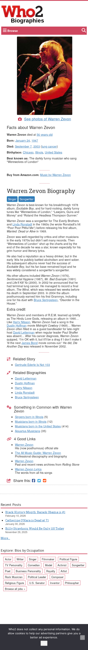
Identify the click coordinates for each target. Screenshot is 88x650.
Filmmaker (48, 559)
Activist (62, 565)
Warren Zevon (24, 445)
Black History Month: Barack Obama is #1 (35, 512)
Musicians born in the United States (38, 426)
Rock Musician (14, 577)
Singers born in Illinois (29, 417)
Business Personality (28, 571)
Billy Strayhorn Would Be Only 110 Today (34, 528)
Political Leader (37, 577)
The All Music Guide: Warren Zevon (38, 453)
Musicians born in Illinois (30, 421)
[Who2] (22, 11)
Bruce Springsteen (46, 300)
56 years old (45, 134)
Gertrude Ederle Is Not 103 (32, 365)
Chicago (28, 152)
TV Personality (14, 565)
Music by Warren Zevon (55, 175)
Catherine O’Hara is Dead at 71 (27, 520)
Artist (64, 571)
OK (44, 643)
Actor (8, 559)
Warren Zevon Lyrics (28, 469)
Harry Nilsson (21, 322)
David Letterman (24, 332)
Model (48, 565)
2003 (36, 146)
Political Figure (68, 559)
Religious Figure (14, 583)
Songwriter (27, 199)
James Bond (29, 343)
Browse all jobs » (15, 589)
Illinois (39, 152)
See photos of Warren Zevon (47, 118)
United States (53, 152)
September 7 (23, 146)
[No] (82, 637)
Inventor (55, 583)
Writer (20, 559)
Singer (12, 199)
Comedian (34, 565)
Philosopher (72, 583)
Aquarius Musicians (27, 431)
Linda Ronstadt (22, 224)
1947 (35, 140)
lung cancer (49, 146)
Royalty (50, 571)
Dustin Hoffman (17, 325)
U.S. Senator (37, 583)
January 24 (22, 140)
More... (5, 538)
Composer (57, 577)
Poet (7, 571)
